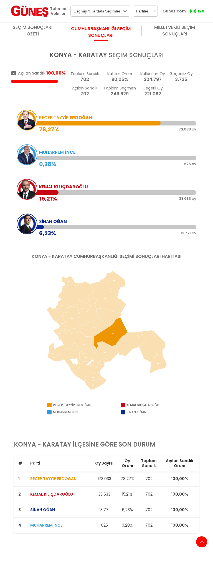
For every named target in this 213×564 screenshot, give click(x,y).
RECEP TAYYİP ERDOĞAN (53, 478)
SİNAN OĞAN (42, 509)
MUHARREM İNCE (46, 525)
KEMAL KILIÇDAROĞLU (51, 494)
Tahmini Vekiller (58, 11)
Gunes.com (174, 11)
